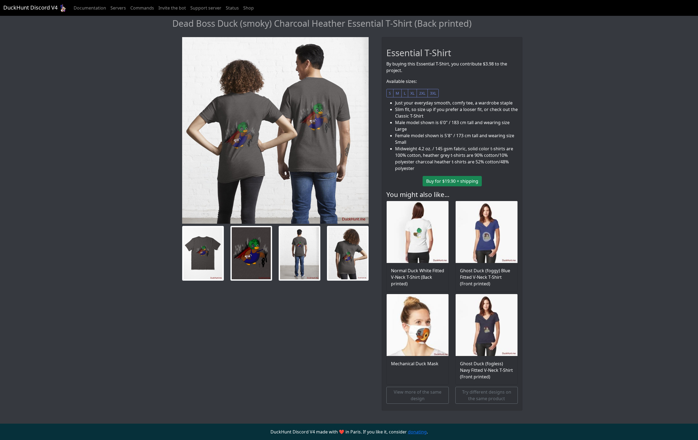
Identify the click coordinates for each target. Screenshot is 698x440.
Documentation (90, 8)
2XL (422, 93)
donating (417, 432)
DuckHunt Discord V (30, 7)
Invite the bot (172, 8)
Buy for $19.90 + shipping (452, 181)
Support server (205, 8)
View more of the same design (417, 395)
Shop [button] (248, 8)
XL (412, 93)
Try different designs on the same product (486, 395)
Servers (118, 8)
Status (232, 8)
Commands (142, 8)
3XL (433, 93)
